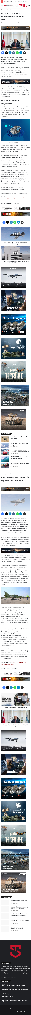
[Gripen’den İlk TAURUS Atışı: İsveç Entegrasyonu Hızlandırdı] (5, 445)
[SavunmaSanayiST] (15, 5)
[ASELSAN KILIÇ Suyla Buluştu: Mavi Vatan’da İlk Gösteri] (5, 459)
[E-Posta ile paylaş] (24, 52)
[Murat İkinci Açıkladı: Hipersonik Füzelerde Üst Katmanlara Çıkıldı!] (5, 452)
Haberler (9, 9)
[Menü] (2, 6)
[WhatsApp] (17, 52)
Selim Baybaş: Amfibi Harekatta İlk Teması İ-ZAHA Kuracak (20, 464)
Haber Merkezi (5, 22)
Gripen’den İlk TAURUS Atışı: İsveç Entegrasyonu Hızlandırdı (20, 444)
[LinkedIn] (10, 52)
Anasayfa (4, 9)
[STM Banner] (15, 82)
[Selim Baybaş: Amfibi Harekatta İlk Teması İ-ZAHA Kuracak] (5, 465)
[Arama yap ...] (29, 6)
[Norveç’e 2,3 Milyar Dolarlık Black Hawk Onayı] (5, 439)
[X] (6, 52)
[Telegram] (20, 52)
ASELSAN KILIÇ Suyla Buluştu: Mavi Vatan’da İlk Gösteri (20, 457)
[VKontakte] (13, 52)
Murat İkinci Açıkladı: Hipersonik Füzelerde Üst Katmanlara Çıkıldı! (20, 450)
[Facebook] (2, 52)
